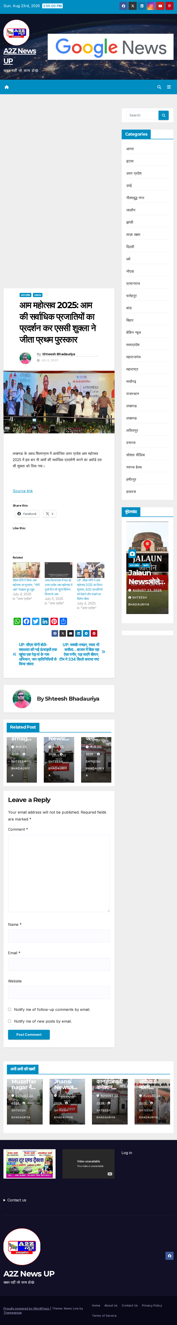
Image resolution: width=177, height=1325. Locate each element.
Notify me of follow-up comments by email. (52, 1009)
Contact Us (130, 1305)
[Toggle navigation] (169, 87)
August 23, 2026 (147, 590)
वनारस (131, 442)
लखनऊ (37, 295)
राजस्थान (132, 393)
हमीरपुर (131, 479)
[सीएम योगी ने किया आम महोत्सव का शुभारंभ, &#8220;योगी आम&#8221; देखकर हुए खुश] (26, 570)
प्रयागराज (133, 283)
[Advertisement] (59, 142)
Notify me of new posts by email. (43, 1021)
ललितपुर (132, 430)
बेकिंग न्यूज (133, 332)
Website (15, 981)
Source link (23, 491)
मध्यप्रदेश (132, 344)
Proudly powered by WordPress (26, 1308)
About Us (111, 1305)
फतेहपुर (131, 295)
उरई (129, 185)
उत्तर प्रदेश (25, 295)
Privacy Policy (152, 1305)
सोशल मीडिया (135, 455)
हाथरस (131, 491)
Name (15, 924)
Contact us (16, 1200)
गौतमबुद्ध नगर (135, 197)
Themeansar (12, 1312)
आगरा (130, 148)
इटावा (130, 161)
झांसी (129, 222)
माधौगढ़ (131, 381)
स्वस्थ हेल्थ (134, 467)
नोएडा (130, 271)
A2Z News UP (28, 1274)
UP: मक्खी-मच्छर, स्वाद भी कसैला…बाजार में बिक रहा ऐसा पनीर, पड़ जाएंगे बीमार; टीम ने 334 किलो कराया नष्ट (79, 651)
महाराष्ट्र (132, 369)
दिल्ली (130, 246)
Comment (18, 829)
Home (96, 1305)
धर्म (128, 259)
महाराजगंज (133, 357)
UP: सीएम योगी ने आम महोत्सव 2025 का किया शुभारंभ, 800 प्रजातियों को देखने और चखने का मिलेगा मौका (90, 589)
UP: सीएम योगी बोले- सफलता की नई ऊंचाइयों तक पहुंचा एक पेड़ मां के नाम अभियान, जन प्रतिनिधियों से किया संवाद (38, 654)
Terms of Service (104, 1315)
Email (14, 953)
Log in (126, 1152)
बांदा (129, 308)
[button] (159, 87)
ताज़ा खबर (133, 234)
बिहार (130, 320)
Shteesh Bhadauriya (58, 354)
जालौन (131, 210)
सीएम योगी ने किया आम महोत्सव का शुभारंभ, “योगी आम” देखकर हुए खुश (26, 584)
